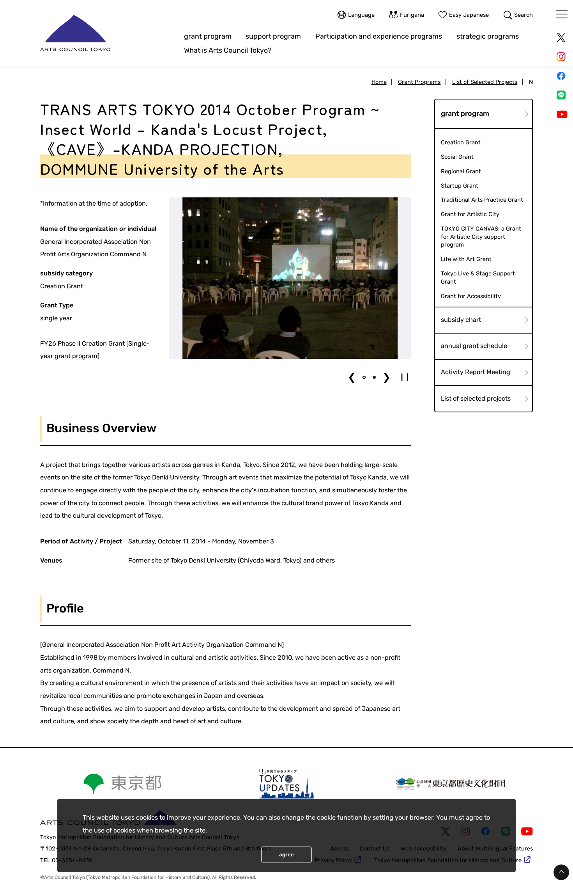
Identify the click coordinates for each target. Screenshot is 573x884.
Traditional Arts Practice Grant (482, 199)
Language (361, 14)
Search (523, 14)
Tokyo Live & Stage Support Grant (478, 277)
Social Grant (457, 156)
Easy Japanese (469, 14)
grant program (208, 36)
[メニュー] (562, 14)
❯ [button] (386, 377)
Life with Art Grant (466, 259)
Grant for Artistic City (470, 214)
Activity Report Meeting (475, 372)
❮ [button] (352, 377)
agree (286, 854)
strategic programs (487, 36)
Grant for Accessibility (471, 296)
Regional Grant (461, 171)
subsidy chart (461, 319)
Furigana (412, 14)
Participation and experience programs (378, 36)
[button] (364, 377)
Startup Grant (459, 185)
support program (273, 36)
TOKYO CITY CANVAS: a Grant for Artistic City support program (481, 236)
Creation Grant (461, 142)
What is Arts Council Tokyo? (228, 50)
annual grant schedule (474, 346)
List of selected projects (476, 398)
